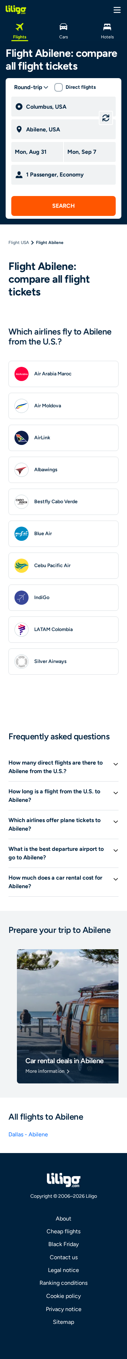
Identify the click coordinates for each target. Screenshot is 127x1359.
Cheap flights (63, 1231)
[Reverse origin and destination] (106, 118)
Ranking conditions (63, 1282)
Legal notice (63, 1270)
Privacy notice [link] (63, 1309)
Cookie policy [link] (63, 1296)
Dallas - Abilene (28, 1134)
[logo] (16, 9)
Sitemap (63, 1322)
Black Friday (63, 1244)
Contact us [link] (64, 1257)
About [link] (63, 1218)
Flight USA (18, 242)
